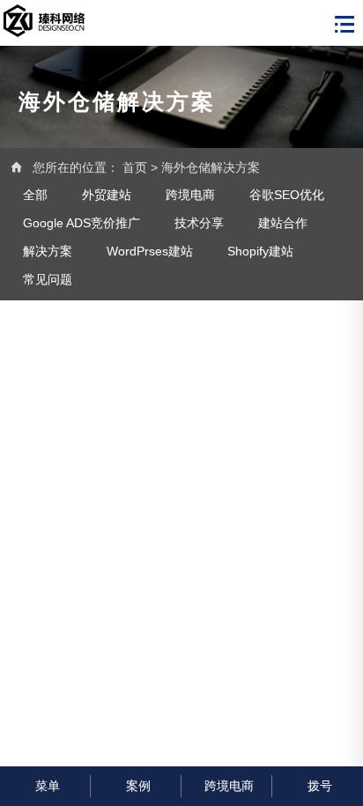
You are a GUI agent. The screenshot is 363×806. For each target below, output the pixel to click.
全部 (35, 195)
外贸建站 (106, 195)
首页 (134, 167)
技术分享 (199, 223)
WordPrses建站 (150, 251)
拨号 (319, 786)
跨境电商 (190, 195)
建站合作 (282, 223)
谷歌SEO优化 (286, 195)
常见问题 (47, 279)
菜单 (47, 786)
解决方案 (47, 251)
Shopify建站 (260, 251)
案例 (138, 786)
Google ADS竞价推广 (81, 223)
